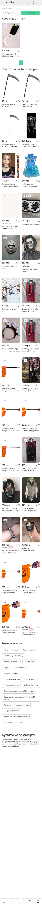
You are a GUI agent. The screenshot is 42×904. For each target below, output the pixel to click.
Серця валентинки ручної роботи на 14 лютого (19, 698)
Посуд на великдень (12, 679)
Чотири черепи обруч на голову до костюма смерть (10, 350)
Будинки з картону (11, 673)
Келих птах (30, 662)
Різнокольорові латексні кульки (16, 705)
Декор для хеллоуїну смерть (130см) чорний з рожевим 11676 (30, 390)
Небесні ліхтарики (31, 685)
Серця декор (30, 679)
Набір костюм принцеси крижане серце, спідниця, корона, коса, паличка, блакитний (31, 185)
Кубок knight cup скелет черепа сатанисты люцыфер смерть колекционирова (30, 549)
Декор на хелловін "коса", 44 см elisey (9, 145)
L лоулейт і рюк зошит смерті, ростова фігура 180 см (31, 145)
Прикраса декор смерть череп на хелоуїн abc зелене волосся (29, 509)
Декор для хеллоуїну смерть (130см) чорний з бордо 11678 (30, 470)
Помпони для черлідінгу (13, 656)
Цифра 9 (7, 668)
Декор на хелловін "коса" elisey (9, 105)
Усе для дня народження (14, 723)
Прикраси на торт (11, 650)
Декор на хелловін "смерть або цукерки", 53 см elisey (10, 430)
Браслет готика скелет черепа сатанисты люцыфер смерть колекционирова (11, 552)
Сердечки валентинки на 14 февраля (18, 691)
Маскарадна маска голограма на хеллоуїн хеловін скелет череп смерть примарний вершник (10, 509)
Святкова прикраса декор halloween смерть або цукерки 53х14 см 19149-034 (10, 591)
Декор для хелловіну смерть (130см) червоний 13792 (30, 310)
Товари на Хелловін (11, 711)
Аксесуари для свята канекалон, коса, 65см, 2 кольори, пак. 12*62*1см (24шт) (11, 227)
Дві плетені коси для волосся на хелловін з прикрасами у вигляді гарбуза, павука (10, 185)
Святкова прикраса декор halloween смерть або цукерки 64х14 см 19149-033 (30, 591)
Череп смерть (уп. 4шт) (9, 310)
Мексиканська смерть (31, 224)
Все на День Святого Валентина (17, 717)
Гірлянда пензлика (11, 685)
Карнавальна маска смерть (9, 267)
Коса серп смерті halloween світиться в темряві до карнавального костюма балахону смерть (10, 55)
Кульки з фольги (29, 650)
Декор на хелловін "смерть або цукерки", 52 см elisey (10, 390)
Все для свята (8, 8)
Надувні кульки (21, 668)
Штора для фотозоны (12, 662)
